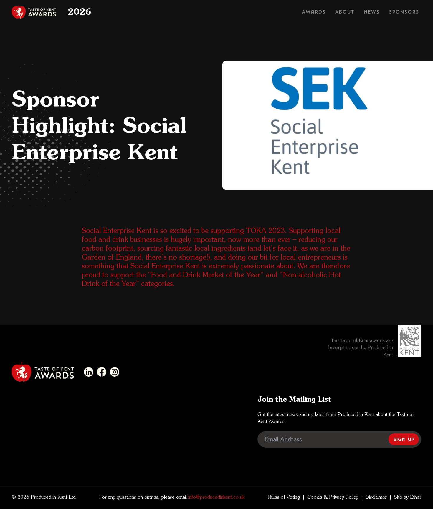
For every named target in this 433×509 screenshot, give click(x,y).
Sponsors (404, 12)
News (371, 12)
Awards (313, 12)
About (344, 12)
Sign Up (403, 439)
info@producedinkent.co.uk (215, 497)
